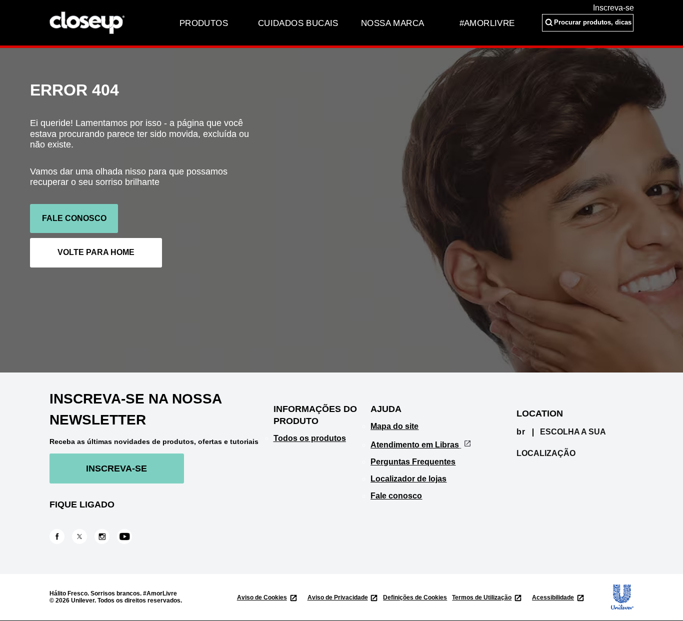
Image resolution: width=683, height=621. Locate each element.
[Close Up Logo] (87, 22)
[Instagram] (102, 536)
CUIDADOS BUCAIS (298, 23)
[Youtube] (124, 536)
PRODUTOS (204, 23)
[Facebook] (57, 536)
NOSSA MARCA (392, 23)
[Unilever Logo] (617, 597)
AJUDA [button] (386, 409)
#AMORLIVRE (487, 23)
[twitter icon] (79, 536)
